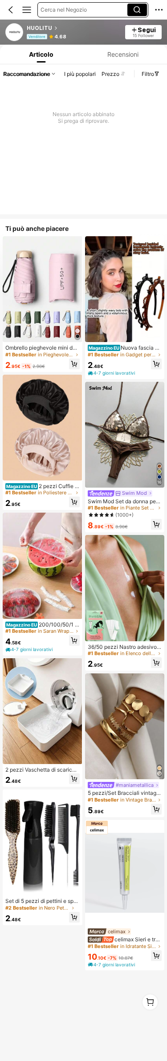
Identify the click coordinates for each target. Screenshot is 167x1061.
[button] (11, 10)
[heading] (73, 28)
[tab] (40, 54)
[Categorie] (27, 10)
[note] (29, 650)
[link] (15, 33)
